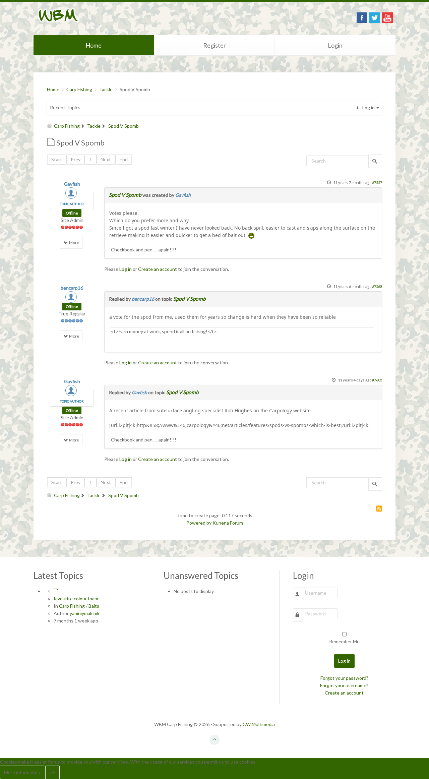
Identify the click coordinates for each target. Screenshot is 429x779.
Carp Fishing (79, 89)
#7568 (377, 286)
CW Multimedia (259, 724)
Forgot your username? (344, 685)
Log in (125, 269)
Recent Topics (65, 107)
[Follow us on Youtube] (387, 17)
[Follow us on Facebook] (362, 17)
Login (335, 45)
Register (214, 45)
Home (93, 45)
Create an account (157, 269)
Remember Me (344, 641)
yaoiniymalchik (85, 613)
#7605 (377, 380)
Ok (52, 772)
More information (22, 772)
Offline (72, 213)
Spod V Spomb (125, 195)
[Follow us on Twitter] (374, 17)
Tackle (106, 89)
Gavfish (72, 184)
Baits (93, 606)
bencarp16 (72, 288)
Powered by (198, 523)
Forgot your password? (344, 678)
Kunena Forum (227, 523)
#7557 (377, 182)
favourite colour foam (76, 598)
